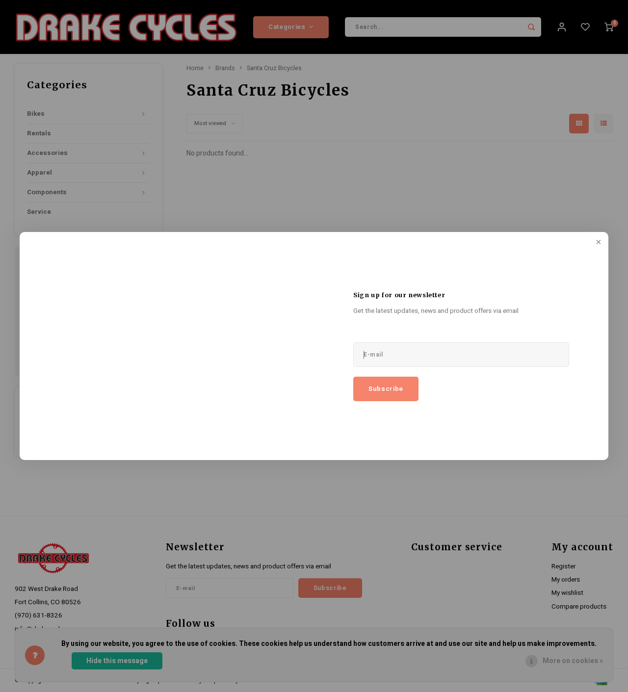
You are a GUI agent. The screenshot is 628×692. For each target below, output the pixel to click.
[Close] (597, 243)
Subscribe (385, 389)
